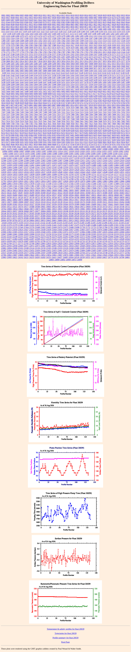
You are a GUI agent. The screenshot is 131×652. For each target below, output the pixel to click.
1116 (16, 31)
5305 (40, 84)
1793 (86, 52)
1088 (100, 29)
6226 (12, 96)
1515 (109, 41)
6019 (95, 91)
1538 (59, 43)
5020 (17, 66)
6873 (12, 105)
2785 (72, 59)
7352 (54, 114)
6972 (17, 107)
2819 (45, 61)
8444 (105, 135)
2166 (91, 54)
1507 (77, 41)
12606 (127, 167)
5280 (95, 82)
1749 (36, 50)
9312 (77, 142)
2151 (26, 54)
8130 (12, 128)
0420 (31, 20)
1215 (3, 36)
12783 (88, 179)
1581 (22, 45)
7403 (105, 114)
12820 (20, 181)
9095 (72, 140)
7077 (63, 107)
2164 (82, 54)
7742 (22, 124)
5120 (44, 73)
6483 (63, 101)
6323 (26, 98)
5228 (86, 80)
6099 (50, 94)
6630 (114, 101)
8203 (82, 130)
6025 (123, 91)
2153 (36, 54)
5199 (109, 77)
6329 (36, 98)
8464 (3, 137)
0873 (91, 27)
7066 (45, 107)
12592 (104, 167)
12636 (37, 172)
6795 (128, 103)
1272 (31, 36)
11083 (38, 154)
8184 (22, 130)
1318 (118, 36)
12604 (116, 167)
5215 (31, 80)
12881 (93, 181)
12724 (3, 177)
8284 (91, 133)
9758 (105, 144)
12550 (65, 167)
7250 (114, 112)
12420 (127, 160)
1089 (105, 29)
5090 (54, 71)
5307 (49, 84)
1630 (114, 45)
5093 (68, 71)
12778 (59, 179)
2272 (86, 57)
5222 (59, 80)
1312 (91, 36)
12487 (127, 165)
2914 (86, 61)
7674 (114, 121)
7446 (22, 117)
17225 (82, 183)
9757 (100, 144)
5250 (59, 82)
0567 (31, 22)
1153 (114, 31)
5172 (118, 75)
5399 (13, 89)
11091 (71, 154)
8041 (36, 126)
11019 (76, 151)
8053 (50, 126)
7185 (31, 112)
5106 (118, 71)
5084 (26, 71)
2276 (105, 57)
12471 (48, 165)
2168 (100, 54)
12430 (37, 163)
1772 (8, 52)
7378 (68, 114)
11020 (82, 151)
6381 (3, 101)
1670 (36, 47)
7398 (95, 114)
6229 (26, 96)
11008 (49, 151)
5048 (3, 68)
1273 (36, 36)
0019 (77, 15)
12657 (26, 174)
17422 (54, 186)
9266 (128, 140)
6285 (86, 96)
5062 (59, 68)
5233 (109, 80)
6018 (91, 91)
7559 (109, 117)
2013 (105, 52)
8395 (63, 135)
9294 (31, 142)
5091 (59, 71)
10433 (30, 147)
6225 (8, 96)
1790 (77, 52)
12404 (48, 160)
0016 (68, 15)
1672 (45, 47)
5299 (13, 84)
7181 (13, 112)
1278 (59, 36)
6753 (91, 103)
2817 (36, 61)
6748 (68, 103)
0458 (82, 20)
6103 (63, 94)
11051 (87, 151)
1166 (45, 34)
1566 (82, 43)
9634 (123, 142)
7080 (77, 107)
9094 (68, 140)
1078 (82, 29)
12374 (59, 158)
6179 (100, 94)
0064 (82, 18)
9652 (22, 144)
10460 (103, 147)
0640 (109, 22)
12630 (3, 172)
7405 (109, 114)
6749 (72, 103)
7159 (104, 110)
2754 (49, 59)
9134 (95, 140)
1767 (118, 50)
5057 (40, 68)
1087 (95, 29)
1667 (22, 47)
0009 (36, 15)
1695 (8, 50)
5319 (95, 84)
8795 (109, 137)
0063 (77, 18)
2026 (114, 52)
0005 (22, 15)
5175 (3, 77)
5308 (54, 84)
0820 (86, 24)
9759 (109, 144)
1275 (45, 36)
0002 (8, 15)
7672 (109, 121)
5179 (22, 77)
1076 (72, 29)
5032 (68, 66)
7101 (8, 110)
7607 (109, 119)
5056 (36, 68)
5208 (128, 77)
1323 (8, 38)
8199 (68, 130)
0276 (118, 18)
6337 (54, 98)
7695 (128, 121)
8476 (26, 137)
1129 (74, 31)
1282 (77, 36)
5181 (31, 77)
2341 (8, 59)
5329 (12, 87)
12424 (14, 163)
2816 (31, 61)
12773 (37, 179)
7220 (95, 112)
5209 (3, 80)
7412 (118, 114)
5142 (12, 75)
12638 (48, 172)
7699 (8, 124)
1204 (122, 34)
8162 (72, 128)
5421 (91, 89)
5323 (114, 84)
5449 (31, 91)
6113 (68, 94)
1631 (118, 45)
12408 (65, 160)
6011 (82, 91)
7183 (22, 112)
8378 (8, 135)
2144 (123, 52)
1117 (21, 31)
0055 (40, 18)
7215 (82, 112)
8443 (100, 135)
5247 (45, 82)
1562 (63, 43)
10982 (71, 149)
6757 (109, 103)
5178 (17, 77)
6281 (68, 96)
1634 (3, 47)
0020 (82, 15)
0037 (8, 18)
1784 (49, 52)
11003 (38, 151)
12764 (9, 179)
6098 (45, 94)
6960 (123, 105)
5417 (72, 89)
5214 (26, 80)
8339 (109, 133)
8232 (36, 133)
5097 (82, 71)
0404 (128, 18)
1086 (91, 29)
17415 (48, 186)
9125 (91, 140)
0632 (100, 22)
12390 (3, 160)
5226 (77, 80)
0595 (95, 22)
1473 (54, 41)
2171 (114, 54)
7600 (82, 119)
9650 (17, 144)
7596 (63, 119)
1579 (12, 45)
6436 (59, 101)
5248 (49, 82)
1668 (26, 47)
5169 (105, 75)
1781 (36, 52)
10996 (16, 151)
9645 (8, 144)
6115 (72, 94)
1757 (72, 50)
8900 (22, 140)
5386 (95, 87)
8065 (54, 126)
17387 (37, 186)
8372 (123, 133)
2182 (31, 57)
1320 (123, 36)
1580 (17, 45)
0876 (105, 27)
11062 (120, 151)
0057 (49, 18)
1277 (54, 36)
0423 (45, 20)
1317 (114, 36)
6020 (100, 91)
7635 (40, 121)
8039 (31, 126)
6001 (59, 91)
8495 (68, 137)
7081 (82, 107)
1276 (49, 36)
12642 (71, 172)
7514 (45, 117)
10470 (125, 147)
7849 (68, 124)
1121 (38, 31)
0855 (68, 27)
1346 (86, 38)
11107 (27, 156)
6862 (3, 105)
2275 (100, 57)
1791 (82, 52)
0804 (68, 24)
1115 (12, 31)
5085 (31, 71)
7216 (86, 112)
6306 (128, 96)
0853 (59, 27)
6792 (114, 103)
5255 (77, 82)
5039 (100, 66)
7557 (100, 117)
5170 (109, 75)
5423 (100, 89)
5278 (86, 82)
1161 (23, 34)
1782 (40, 52)
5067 (82, 68)
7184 (26, 112)
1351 (109, 38)
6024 (118, 91)
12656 (20, 174)
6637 (13, 103)
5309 (59, 84)
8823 (123, 137)
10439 (58, 147)
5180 (26, 77)
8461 (128, 135)
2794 (109, 59)
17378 (26, 186)
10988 (104, 149)
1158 (9, 34)
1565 (77, 43)
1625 (105, 45)
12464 (37, 165)
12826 (54, 181)
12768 (20, 179)
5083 (22, 71)
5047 (128, 66)
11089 (60, 154)
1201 (108, 34)
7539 (59, 117)
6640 (26, 103)
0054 (36, 18)
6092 (17, 94)
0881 (123, 27)
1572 (109, 43)
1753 (54, 50)
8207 (100, 130)
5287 (123, 82)
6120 (86, 94)
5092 (63, 71)
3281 (13, 64)
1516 (114, 41)
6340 (68, 98)
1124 (52, 31)
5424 (105, 89)
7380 (72, 114)
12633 (20, 172)
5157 (49, 75)
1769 (128, 50)
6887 (54, 105)
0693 (63, 24)
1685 (95, 47)
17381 (31, 186)
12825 (48, 181)
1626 (109, 45)
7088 (109, 107)
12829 (71, 181)
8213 (128, 130)
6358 (105, 98)
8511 (95, 137)
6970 (12, 107)
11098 (104, 154)
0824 (105, 24)
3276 (118, 61)
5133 (99, 73)
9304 (59, 142)
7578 (22, 119)
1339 (59, 38)
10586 (59, 149)
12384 (110, 158)
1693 (128, 47)
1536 (49, 43)
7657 (72, 121)
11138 (85, 156)
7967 (109, 124)
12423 (9, 163)
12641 (65, 172)
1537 (54, 43)
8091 (96, 126)
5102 (100, 71)
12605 (121, 167)
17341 (14, 186)
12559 (88, 167)
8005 (128, 124)
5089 (49, 71)
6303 (114, 96)
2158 (59, 54)
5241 (17, 82)
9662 (45, 144)
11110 (38, 156)
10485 (14, 149)
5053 (26, 68)
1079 (86, 29)
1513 (100, 41)
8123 (118, 126)
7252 (123, 112)
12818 (9, 181)
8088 (91, 126)
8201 (77, 130)
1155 (123, 31)
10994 (4, 151)
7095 (128, 107)
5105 (114, 71)
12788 (116, 179)
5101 (95, 71)
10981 (65, 149)
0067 (96, 18)
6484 (68, 101)
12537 (26, 167)
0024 (86, 15)
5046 (123, 66)
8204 (86, 130)
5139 (127, 73)
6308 (8, 98)
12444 (59, 163)
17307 (110, 183)
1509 (82, 41)
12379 (82, 158)
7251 (118, 112)
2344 (22, 59)
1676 (59, 47)
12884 (110, 181)
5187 (54, 77)
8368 (114, 133)
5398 (8, 89)
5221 (54, 80)
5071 (95, 68)
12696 (54, 174)
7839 (59, 124)
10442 (64, 147)
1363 (118, 38)
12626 (110, 170)
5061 (54, 68)
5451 (40, 91)
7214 (77, 112)
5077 (123, 68)
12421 (3, 163)
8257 (72, 133)
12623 (93, 170)
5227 (82, 80)
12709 (88, 174)
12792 (3, 181)
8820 (118, 137)
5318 (91, 84)
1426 (13, 41)
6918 (91, 105)
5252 (68, 82)
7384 (82, 114)
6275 (40, 96)
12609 (15, 170)
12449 (88, 163)
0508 (118, 20)
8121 (114, 126)
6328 (31, 98)
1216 (8, 36)
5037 (91, 66)
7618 (17, 121)
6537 (91, 101)
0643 (123, 22)
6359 (109, 98)
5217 (40, 80)
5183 (40, 77)
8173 (109, 128)
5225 (72, 80)
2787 (82, 59)
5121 (49, 73)
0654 (36, 24)
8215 (8, 133)
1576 (128, 43)
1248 (12, 36)
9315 (86, 142)
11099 (109, 154)
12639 (54, 172)
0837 (26, 27)
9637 (128, 142)
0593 (86, 22)
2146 (3, 54)
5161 (68, 75)
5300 (17, 84)
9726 (63, 144)
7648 (59, 121)
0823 (100, 24)
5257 (82, 82)
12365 (9, 158)
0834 (12, 27)
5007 (86, 64)
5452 (45, 91)
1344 (77, 38)
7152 (72, 110)
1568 (91, 43)
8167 (95, 128)
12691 (48, 174)
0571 (49, 22)
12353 (96, 156)
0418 (22, 20)
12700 (60, 174)
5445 (13, 91)
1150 (101, 31)
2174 (128, 54)
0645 (3, 24)
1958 (95, 52)
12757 (127, 177)
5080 (8, 71)
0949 (31, 29)
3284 (26, 64)
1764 (105, 50)
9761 (114, 144)
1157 (5, 34)
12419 (121, 160)
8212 (123, 130)
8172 (105, 128)
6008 (72, 91)
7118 (31, 110)
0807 (77, 24)
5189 (63, 77)
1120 (34, 31)
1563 (68, 43)
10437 (52, 147)
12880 (88, 181)
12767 (14, 179)
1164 (36, 34)
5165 (86, 75)
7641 (45, 121)
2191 (59, 57)
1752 (49, 50)
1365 (128, 38)
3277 (123, 61)
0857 (77, 27)
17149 (48, 183)
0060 (63, 18)
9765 (5, 147)
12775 (48, 179)
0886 (3, 29)
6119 (81, 94)
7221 (100, 112)
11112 (48, 156)
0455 (68, 20)
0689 (45, 24)
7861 (82, 124)
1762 (95, 50)
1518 (123, 41)
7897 (86, 124)
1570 (100, 43)
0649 (17, 24)
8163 (77, 128)
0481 (105, 20)
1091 (114, 29)
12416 (104, 160)
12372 (48, 158)
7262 (26, 114)
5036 (86, 66)
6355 (91, 98)
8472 (17, 137)
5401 (22, 89)
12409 (71, 160)
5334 (36, 87)
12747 (82, 177)
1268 (17, 36)
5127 (76, 73)
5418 (77, 89)
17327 (127, 183)
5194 (86, 77)
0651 (26, 24)
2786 (77, 59)
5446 (17, 91)
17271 (104, 183)
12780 (71, 179)
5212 (17, 80)
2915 (91, 61)
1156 (128, 31)
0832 (3, 27)
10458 (97, 147)
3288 (45, 64)
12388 (127, 158)
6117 (77, 94)
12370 (37, 158)
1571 (105, 43)
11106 (22, 156)
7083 (91, 107)
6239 (31, 96)
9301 (45, 142)
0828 (114, 24)
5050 (12, 68)
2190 (54, 57)
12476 (71, 165)
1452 (40, 41)
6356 (95, 98)
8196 (54, 130)
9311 (72, 142)
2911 (72, 61)
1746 (22, 50)
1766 (114, 50)
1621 (86, 45)
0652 (31, 24)
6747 (63, 103)
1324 (12, 38)
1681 (77, 47)
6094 (27, 94)
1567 (86, 43)
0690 (49, 24)
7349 (49, 114)
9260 (114, 140)
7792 (36, 124)
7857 (77, 124)
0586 (68, 22)
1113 (3, 31)
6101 (54, 94)
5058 (45, 68)
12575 (99, 167)
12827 (59, 181)
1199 (99, 34)
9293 (26, 142)
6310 (17, 98)
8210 (114, 130)
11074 (21, 154)
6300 (100, 96)
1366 (3, 41)
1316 (109, 36)
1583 (31, 45)
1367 (8, 41)
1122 (43, 31)
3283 (22, 64)
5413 (54, 89)
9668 (54, 144)
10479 (9, 149)
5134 (104, 73)
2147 (8, 54)
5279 (91, 82)
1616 (68, 45)
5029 (54, 66)
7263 (31, 114)
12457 (3, 165)
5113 (17, 73)
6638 (17, 103)
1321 (128, 36)
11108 (32, 156)
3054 (109, 61)
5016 (128, 64)
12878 (76, 181)
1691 (118, 47)
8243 (45, 133)
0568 (36, 22)
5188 (59, 77)
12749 (93, 177)
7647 (54, 121)
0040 (13, 18)
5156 (45, 75)
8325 (105, 133)
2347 (36, 59)
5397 (3, 89)
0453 (59, 20)
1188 (85, 34)
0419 (26, 20)
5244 (31, 82)
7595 (59, 119)
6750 (77, 103)
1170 (63, 34)
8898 (12, 140)
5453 (49, 91)
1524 (22, 43)
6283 (77, 96)
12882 (99, 181)
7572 (8, 119)
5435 (3, 91)
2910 (68, 61)
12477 (76, 165)
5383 (82, 87)
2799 (3, 61)
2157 (54, 54)
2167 (95, 54)
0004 (17, 15)
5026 (40, 66)
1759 (82, 50)
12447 (76, 163)
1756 (68, 50)
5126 (72, 73)
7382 (77, 114)
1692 (123, 47)
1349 (100, 38)
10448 (75, 147)
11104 (11, 156)
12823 (37, 181)
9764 (128, 144)
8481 (40, 137)
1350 (105, 38)
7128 (35, 110)
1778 (22, 52)
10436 (47, 147)
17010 (14, 183)
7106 (17, 110)
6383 (12, 101)
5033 (72, 66)
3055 (114, 61)
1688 (109, 47)
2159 (63, 54)
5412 (49, 89)
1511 (91, 41)
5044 (114, 66)
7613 (3, 121)
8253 (63, 133)
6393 (26, 101)
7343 (40, 114)
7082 (86, 107)
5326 (128, 84)
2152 (31, 54)
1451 (36, 41)
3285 (31, 64)
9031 (49, 140)
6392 (22, 101)
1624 (100, 45)
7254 (3, 114)
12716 (110, 174)
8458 (123, 135)
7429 (12, 117)
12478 (82, 165)
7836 (54, 124)
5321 (105, 84)
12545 (54, 167)
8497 (72, 137)
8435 (95, 135)
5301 (22, 84)
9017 (36, 140)
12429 (31, 163)
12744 (71, 177)
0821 (91, 24)
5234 (114, 80)
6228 (22, 96)
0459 (86, 20)
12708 (82, 174)
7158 (100, 110)
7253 (128, 112)
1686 (100, 47)
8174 (114, 128)
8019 (17, 126)
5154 (36, 75)
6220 (118, 94)
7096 (3, 110)
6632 (123, 101)
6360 (114, 98)
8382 (22, 135)
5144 (22, 75)
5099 (86, 71)
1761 (91, 50)
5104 (109, 71)
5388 (100, 87)
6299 (95, 96)
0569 (40, 22)
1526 (31, 43)
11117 (59, 156)
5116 (31, 73)
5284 (114, 82)
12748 (88, 177)
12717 (116, 174)
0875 (100, 27)
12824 (43, 181)
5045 (118, 66)
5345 (49, 87)
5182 (36, 77)
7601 (86, 119)
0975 (45, 29)
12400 (31, 160)
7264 (36, 114)
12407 (60, 160)
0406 (8, 20)
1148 (92, 31)
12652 (127, 172)
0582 (59, 22)
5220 (49, 80)
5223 (63, 80)
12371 (43, 158)
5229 (91, 80)
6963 (128, 105)
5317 (86, 84)
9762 (118, 144)
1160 (18, 34)
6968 (8, 107)
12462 (31, 165)
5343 (45, 87)
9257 (109, 140)
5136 (113, 73)
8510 (91, 137)
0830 (123, 24)
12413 (93, 160)
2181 (26, 57)
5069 (91, 68)
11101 (120, 154)
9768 (14, 147)
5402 (26, 89)
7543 (63, 117)
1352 (114, 38)
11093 (82, 154)
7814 (45, 124)
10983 (76, 149)
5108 (128, 71)
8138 (22, 128)
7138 (40, 110)
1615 (63, 45)
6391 (17, 101)
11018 (71, 151)
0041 (17, 18)
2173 (123, 54)
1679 (72, 47)
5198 (105, 77)
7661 (82, 121)
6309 (13, 98)
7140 (49, 110)
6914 (72, 105)
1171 (67, 34)
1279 (63, 36)
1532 (36, 43)
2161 (68, 54)
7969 (114, 124)
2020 (109, 52)
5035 (82, 66)
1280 (68, 36)
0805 (72, 24)
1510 (86, 41)
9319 (95, 142)
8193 (45, 130)
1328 (26, 38)
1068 (59, 29)
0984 (49, 29)
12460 (20, 165)
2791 (100, 59)
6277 (49, 96)
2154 (40, 54)
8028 (27, 126)
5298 (8, 84)
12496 (14, 167)
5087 (40, 71)
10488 (20, 149)
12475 (65, 165)
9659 (36, 144)
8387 (36, 135)
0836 (22, 27)
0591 (77, 22)
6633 (128, 101)
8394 (59, 135)
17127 (43, 183)
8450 (114, 135)
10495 (37, 149)
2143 (118, 52)
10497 (43, 149)
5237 (128, 80)
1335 (40, 38)
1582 (26, 45)
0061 (68, 18)
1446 (17, 41)
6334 (40, 98)
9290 (17, 142)
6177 (95, 94)
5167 (95, 75)
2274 (95, 57)
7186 (36, 112)
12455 (121, 163)
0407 (12, 20)
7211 (63, 112)
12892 (9, 183)
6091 (13, 94)
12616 (54, 170)
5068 (86, 68)
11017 (65, 151)
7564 (118, 117)
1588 (54, 45)
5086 (36, 71)
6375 (128, 98)
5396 (128, 87)
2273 (91, 57)
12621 (82, 170)
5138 (123, 73)
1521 (8, 43)
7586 (36, 119)
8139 (26, 128)
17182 (71, 183)
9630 (109, 142)
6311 (22, 98)
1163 (32, 34)
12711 (93, 174)
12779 (65, 179)
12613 (37, 170)
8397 (68, 135)
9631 (114, 142)
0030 (109, 15)
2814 (22, 61)
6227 (17, 96)
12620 (76, 170)
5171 (114, 75)
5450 (36, 91)
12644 (82, 172)
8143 (36, 128)
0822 (95, 24)
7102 (13, 110)
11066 (10, 154)
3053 (105, 61)
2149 (17, 54)
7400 (100, 114)
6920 (100, 105)
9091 (59, 140)
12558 (82, 167)
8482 (45, 137)
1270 (22, 36)
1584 (36, 45)
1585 (40, 45)
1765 (109, 50)
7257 (8, 114)
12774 (43, 179)
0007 (31, 15)
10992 (127, 149)
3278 (128, 61)
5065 (72, 68)
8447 (109, 135)
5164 (82, 75)
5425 (109, 89)
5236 (123, 80)
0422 (40, 20)
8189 (36, 130)
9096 (77, 140)
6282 (72, 96)
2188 (45, 57)
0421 (36, 20)
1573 (114, 43)
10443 (69, 147)
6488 (82, 101)
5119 (40, 73)
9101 (86, 140)
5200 (114, 77)
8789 (105, 137)
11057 (109, 151)
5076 (118, 68)
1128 (70, 31)
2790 (95, 59)
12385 (116, 158)
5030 (59, 66)
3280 (8, 64)
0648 (12, 24)
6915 (77, 105)
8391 (45, 135)
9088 (54, 140)
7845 (63, 124)
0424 (49, 20)
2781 (54, 59)
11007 (43, 151)
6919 (95, 105)
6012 (86, 91)
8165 (86, 128)
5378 (68, 87)
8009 (8, 126)
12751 (104, 177)
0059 (59, 18)
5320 (100, 84)
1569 (95, 43)
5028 (49, 66)
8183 (17, 130)
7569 (3, 119)
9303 (54, 142)
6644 (45, 103)
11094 (87, 154)
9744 (72, 144)
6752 (86, 103)
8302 (100, 133)
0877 (109, 27)
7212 (68, 112)
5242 (22, 82)
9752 (86, 144)
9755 (95, 144)
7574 (13, 119)
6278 (54, 96)
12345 (91, 156)
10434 (35, 147)
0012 (49, 15)
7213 (72, 112)
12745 (76, 177)
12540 (31, 167)
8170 (100, 128)
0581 (54, 22)
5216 (36, 80)
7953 (100, 124)
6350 (72, 98)
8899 (17, 140)
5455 (54, 91)
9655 (26, 144)
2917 (100, 61)
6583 (100, 101)
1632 (123, 45)
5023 (26, 66)
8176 (123, 128)
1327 (22, 38)
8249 (54, 133)
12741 (59, 177)
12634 (26, 172)
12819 (14, 181)
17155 (54, 183)
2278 (114, 57)
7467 (31, 117)
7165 (123, 110)
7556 (95, 117)
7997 (123, 124)
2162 (72, 54)
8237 (40, 133)
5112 (13, 73)
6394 (31, 101)
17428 (59, 186)
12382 (99, 158)
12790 (121, 179)
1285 (82, 36)
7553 (91, 117)
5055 (31, 68)
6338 (59, 98)
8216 (12, 133)
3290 (54, 64)
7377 (63, 114)
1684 (91, 47)
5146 (31, 75)
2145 (128, 52)
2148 (12, 54)
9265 (123, 140)
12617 (59, 170)
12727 (14, 177)
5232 (105, 80)
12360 (108, 156)
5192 (77, 77)
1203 (117, 34)
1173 (76, 34)
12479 (88, 165)
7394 (91, 114)
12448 (82, 163)
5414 (59, 89)
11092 (76, 154)
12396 (20, 160)
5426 (114, 89)
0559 (12, 22)
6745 (54, 103)
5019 (12, 66)
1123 (47, 31)
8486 (59, 137)
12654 (9, 174)
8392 (49, 135)
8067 (63, 126)
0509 (123, 20)
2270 (77, 57)
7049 (31, 107)
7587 (40, 119)
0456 (72, 20)
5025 (36, 66)
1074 (63, 29)
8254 (68, 133)
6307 (3, 98)
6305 (123, 96)
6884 (45, 105)
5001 (59, 64)
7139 (45, 110)
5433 (123, 89)
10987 (99, 149)
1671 (40, 47)
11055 (104, 151)
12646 (93, 172)
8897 (8, 140)
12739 (54, 177)
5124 (63, 73)
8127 (3, 128)
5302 (26, 84)
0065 (86, 18)
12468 (43, 165)
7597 (68, 119)
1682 (82, 47)
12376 (65, 158)
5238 (3, 82)
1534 (40, 43)
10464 (120, 147)
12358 (102, 156)
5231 (100, 80)
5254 (72, 82)
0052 (26, 18)
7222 (105, 112)
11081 (32, 154)
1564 (72, 43)
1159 (14, 34)
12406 (54, 160)
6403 (54, 101)
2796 (118, 59)
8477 (31, 137)
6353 (82, 98)
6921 (105, 105)
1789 (72, 52)
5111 (8, 73)
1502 (63, 41)
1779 (26, 52)
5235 (118, 80)
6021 (105, 91)
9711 (59, 144)
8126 (127, 126)
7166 (127, 110)
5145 (26, 75)
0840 (36, 27)
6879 (26, 105)
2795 (114, 59)
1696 (12, 50)
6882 (36, 105)
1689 (114, 47)
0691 (54, 24)
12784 (93, 179)
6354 (86, 98)
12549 (59, 167)
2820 (49, 61)
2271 (82, 57)
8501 (86, 137)
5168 (100, 75)
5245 (36, 82)
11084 (43, 154)
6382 (8, 101)
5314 (72, 84)
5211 (13, 80)
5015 (123, 64)
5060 (49, 68)
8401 (72, 135)
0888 (12, 29)
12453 (110, 163)
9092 (63, 140)
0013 (54, 15)
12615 (48, 170)
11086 (54, 154)
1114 (7, 31)
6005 (68, 91)
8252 (59, 133)
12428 (26, 163)
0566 (26, 22)
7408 (114, 114)
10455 (86, 147)
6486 (77, 101)
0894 (26, 29)
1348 (95, 38)
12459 (14, 165)
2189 (49, 57)
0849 (45, 27)
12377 (71, 158)
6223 (127, 94)
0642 (118, 22)
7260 (17, 114)
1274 (40, 36)
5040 (105, 66)
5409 (36, 89)
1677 (63, 47)
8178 (128, 128)
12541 (37, 167)
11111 (43, 156)
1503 (68, 41)
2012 (100, 52)
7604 (96, 119)
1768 (123, 50)
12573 (93, 167)
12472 (54, 165)
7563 (114, 117)
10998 (27, 151)
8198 (63, 130)
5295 (3, 84)
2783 (63, 59)
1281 (72, 36)
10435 (41, 147)
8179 (3, 130)
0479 (100, 20)
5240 (12, 82)
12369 (31, 158)
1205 (126, 34)
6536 (86, 101)
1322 (3, 38)
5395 (123, 87)
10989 (110, 149)
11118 (64, 156)
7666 (95, 121)
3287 (40, 64)
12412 (88, 160)
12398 (26, 160)
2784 (68, 59)
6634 (3, 103)
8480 (36, 137)
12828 (65, 181)
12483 (110, 165)
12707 (76, 174)
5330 (17, 87)
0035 (3, 18)
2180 (22, 57)
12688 (43, 174)
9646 (13, 144)
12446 (71, 163)
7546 (68, 117)
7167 (3, 112)
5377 (63, 87)
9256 (105, 140)
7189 (49, 112)
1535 (45, 43)
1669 (31, 47)
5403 (31, 89)
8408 (82, 135)
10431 (24, 147)
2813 (17, 61)
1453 (45, 41)
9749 (77, 144)
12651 (121, 172)
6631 (118, 101)
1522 (12, 43)
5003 (68, 64)
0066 (91, 18)
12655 (15, 174)
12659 (37, 174)
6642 (36, 103)
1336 (45, 38)
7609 (114, 119)
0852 (54, 27)
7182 (17, 112)
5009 (96, 64)
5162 (72, 75)
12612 (31, 170)
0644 (128, 22)
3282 (17, 64)
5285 (118, 82)
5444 (8, 91)
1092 (118, 29)
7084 (95, 107)
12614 (43, 170)
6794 (123, 103)
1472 (49, 41)
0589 (72, 22)
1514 (105, 41)
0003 (13, 15)
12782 (82, 179)
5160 (63, 75)
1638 (17, 47)
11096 (93, 154)
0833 (8, 27)
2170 (109, 54)
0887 (8, 29)
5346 (54, 87)
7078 (68, 107)
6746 (59, 103)
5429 (118, 89)
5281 (100, 82)
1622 (91, 45)
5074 (109, 68)
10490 (26, 149)
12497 (20, 167)
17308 (116, 183)
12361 (113, 156)
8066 (59, 126)
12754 (116, 177)
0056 (45, 18)
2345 (26, 59)
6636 (8, 103)
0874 (95, 27)
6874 (17, 105)
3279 (3, 64)
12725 (9, 177)
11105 (16, 156)
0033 (123, 15)
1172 (72, 34)
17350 (20, 186)
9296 (36, 142)
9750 (82, 144)
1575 (123, 43)
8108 (100, 126)
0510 (128, 20)
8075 (68, 126)
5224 (68, 80)
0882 (128, 27)
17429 (65, 186)
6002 (63, 91)
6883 (40, 105)
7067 (49, 107)
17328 (3, 186)
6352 (77, 98)
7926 (95, 124)
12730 (31, 177)
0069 (105, 18)
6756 (105, 103)
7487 (36, 117)
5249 (54, 82)
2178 (12, 57)
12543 (48, 167)
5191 (72, 77)
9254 (100, 140)
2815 (26, 61)
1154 (119, 31)
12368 (26, 158)
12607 (3, 170)
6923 (114, 105)
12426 (20, 163)
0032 (118, 15)
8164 (82, 128)
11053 (93, 151)
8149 (54, 128)
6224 (3, 96)
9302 (49, 142)
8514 (100, 137)
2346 (31, 59)
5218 (45, 80)
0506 (109, 20)
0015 (63, 15)
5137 (118, 73)
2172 (118, 54)
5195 (91, 77)
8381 (17, 135)
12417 (110, 160)
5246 (40, 82)
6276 (45, 96)
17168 (59, 183)
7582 (26, 119)
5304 (36, 84)
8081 (73, 126)
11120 (69, 156)
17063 (20, 183)
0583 (63, 22)
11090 (65, 154)
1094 (128, 29)
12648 (104, 172)
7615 (12, 121)
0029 (105, 15)
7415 (123, 114)
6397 (40, 101)
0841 (40, 27)
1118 (25, 31)
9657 (31, 144)
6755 (100, 103)
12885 (116, 181)
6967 (3, 107)
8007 (4, 126)
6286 (91, 96)
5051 (17, 68)
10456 (92, 147)
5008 (91, 64)
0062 (72, 18)
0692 (59, 24)
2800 (8, 61)
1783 (45, 52)
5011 (105, 64)
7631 (36, 121)
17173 (65, 183)
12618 (65, 170)
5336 (40, 87)
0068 (100, 18)
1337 (49, 38)
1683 (86, 47)
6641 (31, 103)
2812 (13, 61)
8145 (45, 128)
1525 (26, 43)
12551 (71, 167)
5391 (114, 87)
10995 (10, 151)
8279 (82, 133)
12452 (104, 163)
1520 (3, 43)
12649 (110, 172)
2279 (118, 57)
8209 (109, 130)
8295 (95, 133)
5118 (35, 73)
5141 (8, 75)
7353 (59, 114)
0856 (72, 27)
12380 (88, 158)
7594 (54, 119)
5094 (72, 71)
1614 (59, 45)
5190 (68, 77)
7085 (100, 107)
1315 (105, 36)
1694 (3, 50)
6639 (22, 103)
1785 (54, 52)
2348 (40, 59)
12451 (99, 163)
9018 (40, 140)
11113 (53, 156)
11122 (75, 156)
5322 (109, 84)
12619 (71, 170)
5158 (54, 75)
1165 (40, 34)
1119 (29, 31)
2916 (95, 61)
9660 (40, 144)
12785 (99, 179)
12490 (3, 167)
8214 (3, 133)
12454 (116, 163)
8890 (128, 137)
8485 (54, 137)
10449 (80, 147)
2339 (128, 57)
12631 (9, 172)
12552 (76, 167)
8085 (82, 126)
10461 (109, 147)
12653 (3, 174)
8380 (12, 135)
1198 (94, 34)
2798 (128, 59)
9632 (118, 142)
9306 (68, 142)
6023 (114, 91)
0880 (118, 27)
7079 (72, 107)
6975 (22, 107)
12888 (127, 181)
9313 (82, 142)
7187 (40, 112)
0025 (91, 15)
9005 (26, 140)
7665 (91, 121)
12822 (31, 181)
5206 (118, 77)
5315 (77, 84)
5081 (12, 71)
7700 (12, 124)
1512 (95, 41)
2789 (91, 59)
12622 (88, 170)
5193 (82, 77)
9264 (118, 140)
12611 (26, 170)
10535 (54, 149)
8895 (3, 140)
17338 (9, 186)
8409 (86, 135)
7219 (91, 112)
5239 (8, 82)
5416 (68, 89)
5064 (68, 68)
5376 (59, 87)
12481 (99, 165)
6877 (22, 105)
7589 (45, 119)
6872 (8, 105)
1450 (31, 41)
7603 (91, 119)
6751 (82, 103)
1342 (72, 38)
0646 (8, 24)
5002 (63, 64)
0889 (17, 29)
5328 (8, 87)
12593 (110, 167)
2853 (59, 61)
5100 (91, 71)
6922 (109, 105)
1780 (31, 52)
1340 (63, 38)
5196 (95, 77)
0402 (123, 18)
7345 (45, 114)
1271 (26, 36)
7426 (8, 117)
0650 (22, 24)
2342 (12, 59)
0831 (128, 24)
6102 (59, 94)
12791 (127, 179)
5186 (49, 77)
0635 (105, 22)
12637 (43, 172)
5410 (40, 89)
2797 (123, 59)
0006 (26, 15)
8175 (118, 128)
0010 (40, 15)
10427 (18, 147)
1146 (83, 31)
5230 (95, 80)
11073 (16, 154)
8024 (22, 126)
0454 (63, 20)
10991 (121, 149)
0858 (82, 27)
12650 (116, 172)
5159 (59, 75)
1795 (91, 52)
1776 (12, 52)
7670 (105, 121)
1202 (112, 34)
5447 (22, 91)
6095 (31, 94)
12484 (116, 165)
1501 (59, 41)
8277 (77, 133)
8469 (13, 137)
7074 (59, 107)
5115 (26, 73)
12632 (14, 172)
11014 (60, 151)
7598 (72, 119)
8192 (40, 130)
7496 (40, 117)
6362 (123, 98)
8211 (119, 130)
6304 (118, 96)
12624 (99, 170)
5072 (100, 68)
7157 (95, 110)
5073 (105, 68)
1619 (82, 45)
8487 (63, 137)
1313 (95, 36)
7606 (105, 119)
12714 (104, 174)
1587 (49, 45)
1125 (56, 31)
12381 (93, 158)
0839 (31, 27)
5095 (77, 71)
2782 (59, 59)
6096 (36, 94)
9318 (91, 142)
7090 (118, 107)
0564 (17, 22)
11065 (5, 154)
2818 (40, 61)
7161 (114, 110)
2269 (72, 57)
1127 (65, 31)
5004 (72, 64)
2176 (8, 57)
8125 (123, 126)
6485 (72, 101)
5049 (8, 68)
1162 (27, 34)
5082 (17, 71)
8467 (8, 137)
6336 (49, 98)
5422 (95, 89)
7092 (123, 107)
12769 (26, 179)
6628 (105, 101)
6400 (45, 101)
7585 (31, 119)
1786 (59, 52)
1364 (123, 38)
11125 (80, 156)
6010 (77, 91)
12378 (76, 158)
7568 (128, 117)
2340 (3, 59)
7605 (100, 119)
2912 (77, 61)
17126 (37, 183)
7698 (3, 124)
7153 (77, 110)
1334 (36, 38)
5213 (22, 80)
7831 (49, 124)
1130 (78, 31)
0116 (109, 18)
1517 (118, 41)
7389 (86, 114)
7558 (105, 117)
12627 (116, 170)
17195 (76, 183)
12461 (26, 165)
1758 (77, 50)
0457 (77, 20)
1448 (22, 41)
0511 (3, 22)
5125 (67, 73)
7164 (118, 110)
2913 (82, 61)
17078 (31, 183)
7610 (119, 119)
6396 (36, 101)
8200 (72, 130)
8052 (45, 126)
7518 (49, 117)
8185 (26, 130)
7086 (105, 107)
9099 (82, 140)
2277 (109, 57)
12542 (43, 167)
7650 (63, 121)
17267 (99, 183)
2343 (17, 59)
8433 (91, 135)
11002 (32, 151)
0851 (49, 27)
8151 (59, 128)
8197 (59, 130)
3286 (36, 64)
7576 (17, 119)
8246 (49, 133)
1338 (54, 38)
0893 (22, 29)
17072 (26, 183)
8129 (8, 128)
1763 (100, 50)
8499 (82, 137)
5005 (77, 64)
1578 (8, 45)
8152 (63, 128)
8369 (118, 133)
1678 (68, 47)
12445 (65, 163)
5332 (26, 87)
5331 (22, 87)
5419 (82, 89)
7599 (77, 119)
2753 (45, 59)
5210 (8, 80)
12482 (104, 165)
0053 (31, 18)
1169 (58, 34)
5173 (123, 75)
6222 (123, 94)
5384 (86, 87)
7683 (123, 121)
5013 (114, 64)
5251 (63, 82)
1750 (40, 50)
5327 (3, 87)
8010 (13, 126)
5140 (3, 75)
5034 (77, 66)
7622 (31, 121)
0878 (114, 27)
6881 (31, 105)
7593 (49, 119)
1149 (96, 31)
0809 (82, 24)
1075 (68, 29)
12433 (48, 163)
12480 (93, 165)
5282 (105, 82)
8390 (40, 135)
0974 (40, 29)
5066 (77, 68)
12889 (3, 183)
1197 (90, 34)
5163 (77, 75)
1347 (91, 38)
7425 (3, 117)
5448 (26, 91)
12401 (37, 160)
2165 (86, 54)
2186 (36, 57)
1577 (3, 45)
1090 (109, 29)
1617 (72, 45)
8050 (40, 126)
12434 (54, 163)
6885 (49, 105)
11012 (54, 151)
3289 (49, 64)
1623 (95, 45)
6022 (109, 91)
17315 (121, 183)
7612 (128, 119)
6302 (109, 96)
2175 (3, 57)
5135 (109, 73)
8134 (17, 128)
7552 (86, 117)
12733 (37, 177)
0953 (36, 29)
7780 (26, 124)
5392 (118, 87)
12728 (20, 177)
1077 (77, 29)
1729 (17, 50)
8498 (77, 137)
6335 (45, 98)
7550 (82, 117)
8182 (13, 130)
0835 (17, 27)
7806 (40, 124)
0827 (109, 24)
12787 (110, 179)
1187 (81, 34)
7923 (91, 124)
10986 (93, 149)
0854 (63, 27)
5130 (86, 73)
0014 (59, 15)
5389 (105, 87)
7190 (54, 112)
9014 (31, 140)
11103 (6, 156)
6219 (114, 94)
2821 (54, 61)
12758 (3, 179)
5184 (45, 77)
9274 (3, 142)
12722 (121, 174)
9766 (9, 147)
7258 (12, 114)
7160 (109, 110)
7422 (128, 114)
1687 (105, 47)
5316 (82, 84)
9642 (3, 144)
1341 (68, 38)
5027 (45, 66)
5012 (109, 64)
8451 (118, 135)
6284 (82, 96)
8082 (77, 126)
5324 (118, 84)
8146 (49, 128)
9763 (123, 144)
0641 (114, 22)
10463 (114, 147)
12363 (125, 156)
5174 (128, 75)
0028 (100, 15)
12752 (110, 177)
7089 (114, 107)
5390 (109, 87)
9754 (91, 144)
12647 (99, 172)
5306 (45, 84)
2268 (68, 57)
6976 (26, 107)
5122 (53, 73)
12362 (119, 156)
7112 (26, 110)
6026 (128, 91)
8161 (68, 128)
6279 (59, 96)
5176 (8, 77)
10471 (3, 149)
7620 (26, 121)
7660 (77, 121)
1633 (128, 45)
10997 (21, 151)
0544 (8, 22)
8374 (128, 133)
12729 (26, 177)
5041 (109, 66)
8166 (91, 128)
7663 (86, 121)
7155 (86, 110)
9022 (45, 140)
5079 (3, 71)
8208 (105, 130)
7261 (22, 114)
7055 (36, 107)
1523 (17, 43)
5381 (77, 87)
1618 (77, 45)
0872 (86, 27)
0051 (22, 18)
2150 (22, 54)
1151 (105, 31)
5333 (31, 87)
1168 (54, 34)
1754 (59, 50)
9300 (40, 142)
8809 (114, 137)
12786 (104, 179)
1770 (3, 52)
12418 (116, 160)
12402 (43, 160)
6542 (95, 101)
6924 (118, 105)
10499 (48, 149)
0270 (114, 18)
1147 (87, 31)
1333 (31, 38)
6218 (109, 94)
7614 (8, 121)
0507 (114, 20)
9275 (8, 142)
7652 (68, 121)
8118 (109, 126)
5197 (100, 77)
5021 (22, 66)
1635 (8, 47)
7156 (91, 110)
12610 (20, 170)
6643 (40, 103)
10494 (31, 149)
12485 (121, 165)
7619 (22, 121)
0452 (54, 20)
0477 (91, 20)
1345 (82, 38)
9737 (68, 144)
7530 (54, 117)
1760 (86, 50)
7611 (123, 119)
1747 (26, 50)
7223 (109, 112)
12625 (104, 170)
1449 (26, 41)
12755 (121, 177)
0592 (82, 22)
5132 (95, 73)
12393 (9, 160)
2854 (63, 61)
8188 (31, 130)
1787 (63, 52)
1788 (68, 52)
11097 (98, 154)
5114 (22, 73)
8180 (8, 130)
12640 (59, 172)
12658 (31, 174)
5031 (63, 66)
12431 (43, 163)
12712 (99, 174)
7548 (77, 117)
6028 (8, 94)
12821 (26, 181)
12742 (65, 177)
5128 (81, 73)
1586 (45, 45)
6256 (36, 96)
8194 (49, 130)
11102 (125, 154)
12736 (48, 177)
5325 (123, 84)
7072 (54, 107)
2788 (86, 59)
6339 (63, 98)
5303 (31, 84)
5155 (40, 75)
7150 (63, 110)
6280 (63, 96)
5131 (90, 73)
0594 (91, 22)
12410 (76, 160)
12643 (76, 172)
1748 (31, 50)
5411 (45, 89)
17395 (43, 186)
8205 (91, 130)
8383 (26, 135)
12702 (71, 174)
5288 (128, 82)
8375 (3, 135)
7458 (26, 117)
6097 (40, 94)
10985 (88, 149)
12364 (3, 158)
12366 (14, 158)
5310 (63, 84)
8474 (22, 137)
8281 (86, 133)
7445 (17, 117)
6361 (118, 98)
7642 (49, 121)
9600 (100, 142)
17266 (93, 183)
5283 (109, 82)
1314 (100, 36)
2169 (105, 54)
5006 (82, 64)
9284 (13, 142)
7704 (17, 124)
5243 (26, 82)
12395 (15, 160)
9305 (63, 142)
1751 (45, 50)
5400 (17, 89)
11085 (49, 154)
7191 (59, 112)
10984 (82, 149)
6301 (105, 96)
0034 (128, 15)
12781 (76, 179)
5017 (3, 66)
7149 (58, 110)
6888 (59, 105)
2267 (63, 57)
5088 (45, 71)
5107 (123, 71)
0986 (54, 29)
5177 (12, 77)
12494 (9, 167)
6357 (100, 98)
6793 (118, 103)
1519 (128, 41)
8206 (96, 130)
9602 (105, 142)
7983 (118, 124)
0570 (45, 22)
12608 (9, 170)
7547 (72, 117)
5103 (105, 71)
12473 (59, 165)
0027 (95, 15)
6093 (22, 94)
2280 (123, 57)
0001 (3, 15)
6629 (109, 101)
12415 (99, 160)
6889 (63, 105)
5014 (118, 64)
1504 (72, 41)
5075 (114, 68)
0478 (95, 20)
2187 (40, 57)
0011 (45, 15)
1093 (123, 29)
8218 (22, 133)
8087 (86, 126)
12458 (9, 165)
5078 (128, 68)
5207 (123, 77)
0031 (114, 15)
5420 (86, 89)
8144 (40, 128)
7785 (31, 124)
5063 (63, 68)
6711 (49, 103)
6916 (82, 105)
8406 (77, 135)
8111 (105, 126)
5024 (31, 66)
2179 (17, 57)
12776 (54, 179)
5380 (72, 87)
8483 (49, 137)
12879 (82, 181)
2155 (45, 54)
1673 (49, 47)
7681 (118, 121)
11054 (98, 151)
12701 (65, 174)
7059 (40, 107)
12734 (43, 177)
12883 (104, 181)
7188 (45, 112)
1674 (54, 47)
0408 (17, 20)
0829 (118, 24)
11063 (126, 151)
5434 (128, 89)
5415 (63, 89)
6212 (104, 94)
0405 (3, 20)
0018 (72, 15)
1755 (63, 50)
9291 (22, 142)
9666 (49, 144)
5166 (91, 75)
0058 (54, 18)
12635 (31, 172)
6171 (91, 94)
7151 (68, 110)
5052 (22, 68)
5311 (68, 84)
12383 (104, 158)
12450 (93, 163)
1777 (17, 52)
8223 (26, 133)
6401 (49, 101)
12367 (20, 158)
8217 (17, 133)
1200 (103, 34)
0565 (22, 22)
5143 (17, 75)
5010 (100, 64)
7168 (8, 112)
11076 (27, 154)
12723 (127, 174)
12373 (54, 158)
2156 (49, 54)
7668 (100, 121)
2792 (105, 59)
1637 (12, 47)
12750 (99, 177)
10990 (116, 149)
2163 (77, 54)
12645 (88, 172)
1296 (86, 36)
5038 (95, 66)
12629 (127, 170)
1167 (49, 34)
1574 (118, 43)
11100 (115, 154)
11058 (115, 151)
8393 (54, 135)
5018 (8, 66)
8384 (31, 135)
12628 (121, 170)
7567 (123, 117)
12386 (121, 158)
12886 (121, 181)
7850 (72, 124)
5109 (4, 73)
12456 (127, 163)
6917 (86, 105)
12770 (31, 179)
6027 (4, 94)
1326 (17, 38)
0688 (40, 24)
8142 (31, 128)
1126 (61, 31)
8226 (31, 133)
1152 (110, 31)
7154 (81, 110)
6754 (95, 103)
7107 (22, 110)
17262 (88, 183)
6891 (68, 105)
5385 (91, 87)
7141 (54, 110)
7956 (105, 124)
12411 (82, 160)
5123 (58, 73)
